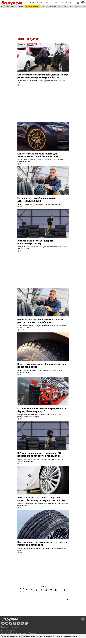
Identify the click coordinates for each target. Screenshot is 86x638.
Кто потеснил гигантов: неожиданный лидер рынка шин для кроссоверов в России (42, 76)
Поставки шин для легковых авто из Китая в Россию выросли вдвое (42, 543)
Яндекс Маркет (21, 633)
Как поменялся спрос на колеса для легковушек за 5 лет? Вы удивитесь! (37, 155)
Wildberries (11, 633)
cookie (53, 636)
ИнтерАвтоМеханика (14, 6)
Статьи (44, 2)
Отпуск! (77, 6)
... (60, 590)
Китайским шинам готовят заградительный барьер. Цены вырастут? (42, 410)
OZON (3, 633)
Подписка (32, 633)
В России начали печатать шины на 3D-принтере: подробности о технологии (39, 454)
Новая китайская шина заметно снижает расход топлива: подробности (40, 321)
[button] (84, 636)
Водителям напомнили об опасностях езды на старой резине (41, 365)
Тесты (54, 2)
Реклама (14, 627)
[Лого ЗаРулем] (11, 2)
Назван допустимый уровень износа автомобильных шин (37, 199)
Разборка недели (49, 6)
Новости (34, 2)
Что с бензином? (65, 6)
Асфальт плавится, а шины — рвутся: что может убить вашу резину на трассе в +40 (41, 499)
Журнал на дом (32, 6)
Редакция (5, 627)
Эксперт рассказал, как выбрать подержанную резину (35, 242)
